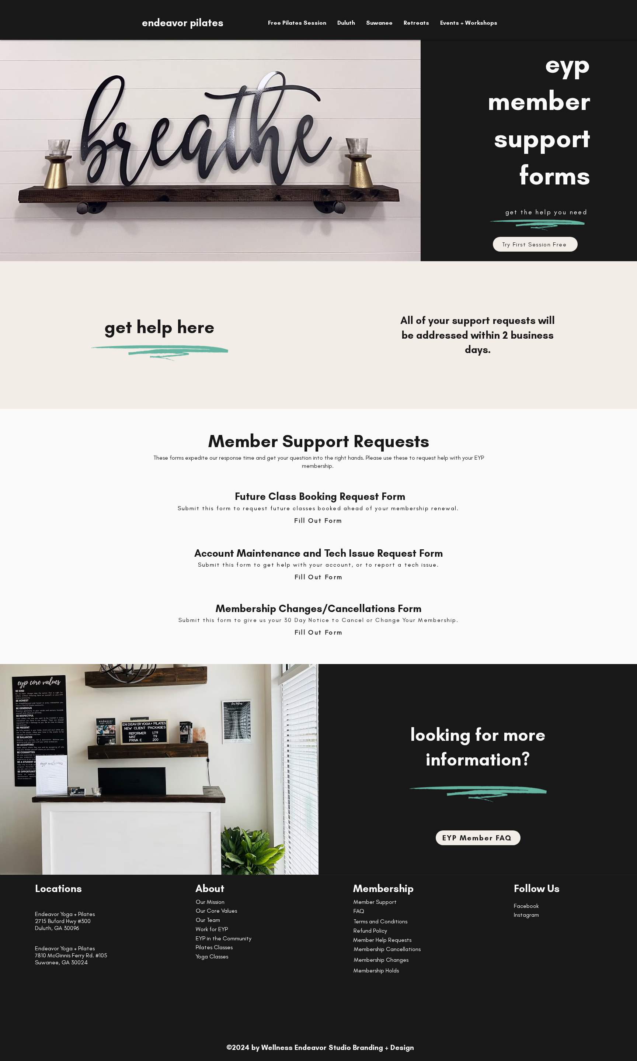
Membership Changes (381, 959)
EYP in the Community (223, 938)
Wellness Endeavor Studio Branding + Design (337, 1047)
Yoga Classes (212, 956)
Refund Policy (370, 930)
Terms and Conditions (380, 921)
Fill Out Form (318, 520)
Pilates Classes (214, 947)
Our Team (208, 919)
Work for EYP (212, 929)
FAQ (359, 911)
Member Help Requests (382, 939)
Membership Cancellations (387, 949)
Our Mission (210, 901)
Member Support (375, 901)
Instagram (526, 914)
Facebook (526, 905)
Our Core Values (216, 910)
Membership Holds (376, 970)
